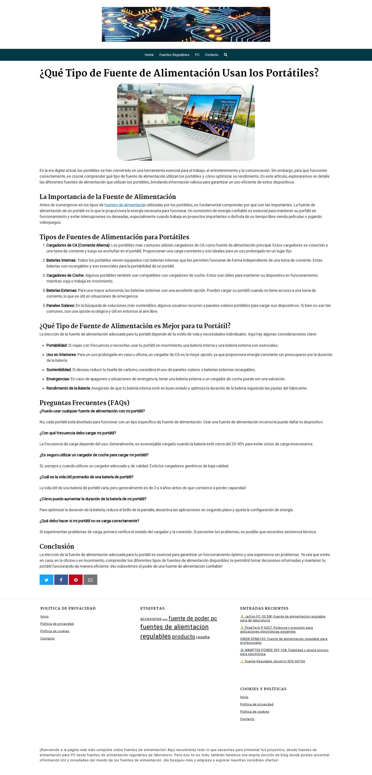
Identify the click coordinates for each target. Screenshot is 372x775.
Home (149, 55)
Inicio (44, 616)
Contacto (211, 55)
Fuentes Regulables (174, 55)
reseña (203, 637)
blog (165, 619)
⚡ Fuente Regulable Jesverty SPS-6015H (272, 661)
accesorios (151, 619)
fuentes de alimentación (125, 205)
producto (183, 637)
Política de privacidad (57, 624)
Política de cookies (55, 631)
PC (197, 55)
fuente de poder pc (193, 618)
